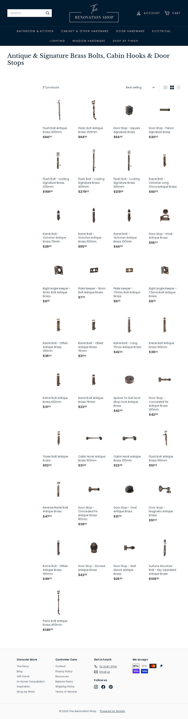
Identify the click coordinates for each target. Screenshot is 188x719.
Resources (62, 676)
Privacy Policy (63, 671)
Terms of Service (66, 691)
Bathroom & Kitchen (35, 31)
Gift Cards (23, 676)
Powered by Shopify (112, 711)
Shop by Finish (125, 41)
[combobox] (29, 13)
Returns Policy (64, 681)
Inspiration (23, 686)
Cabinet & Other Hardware (85, 31)
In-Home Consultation (31, 681)
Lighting (57, 41)
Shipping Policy (64, 686)
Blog (19, 671)
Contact (60, 666)
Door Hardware (130, 31)
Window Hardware (89, 41)
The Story (23, 666)
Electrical (161, 31)
